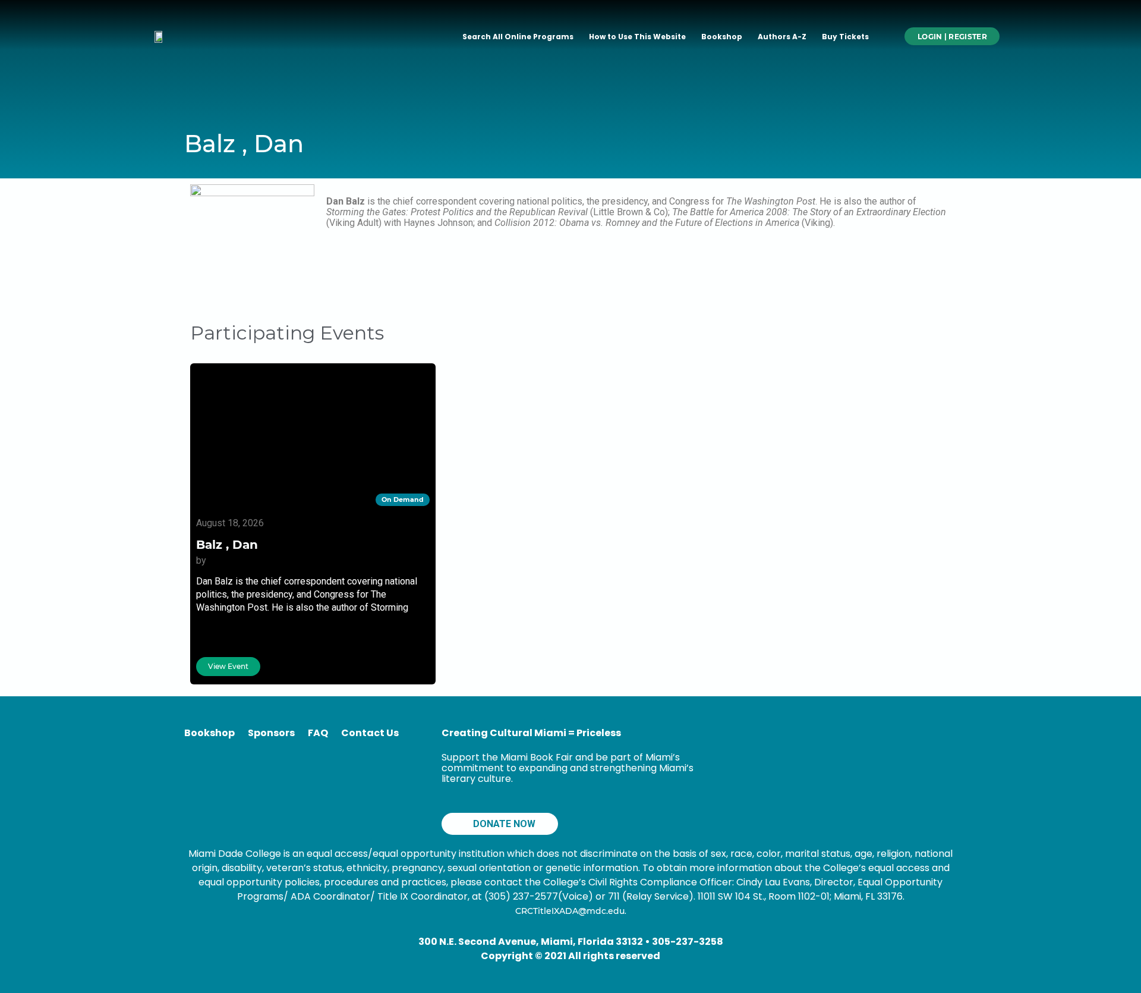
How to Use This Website (637, 37)
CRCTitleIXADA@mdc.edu (570, 911)
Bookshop (721, 37)
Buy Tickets (845, 37)
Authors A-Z (782, 37)
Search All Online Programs (517, 37)
